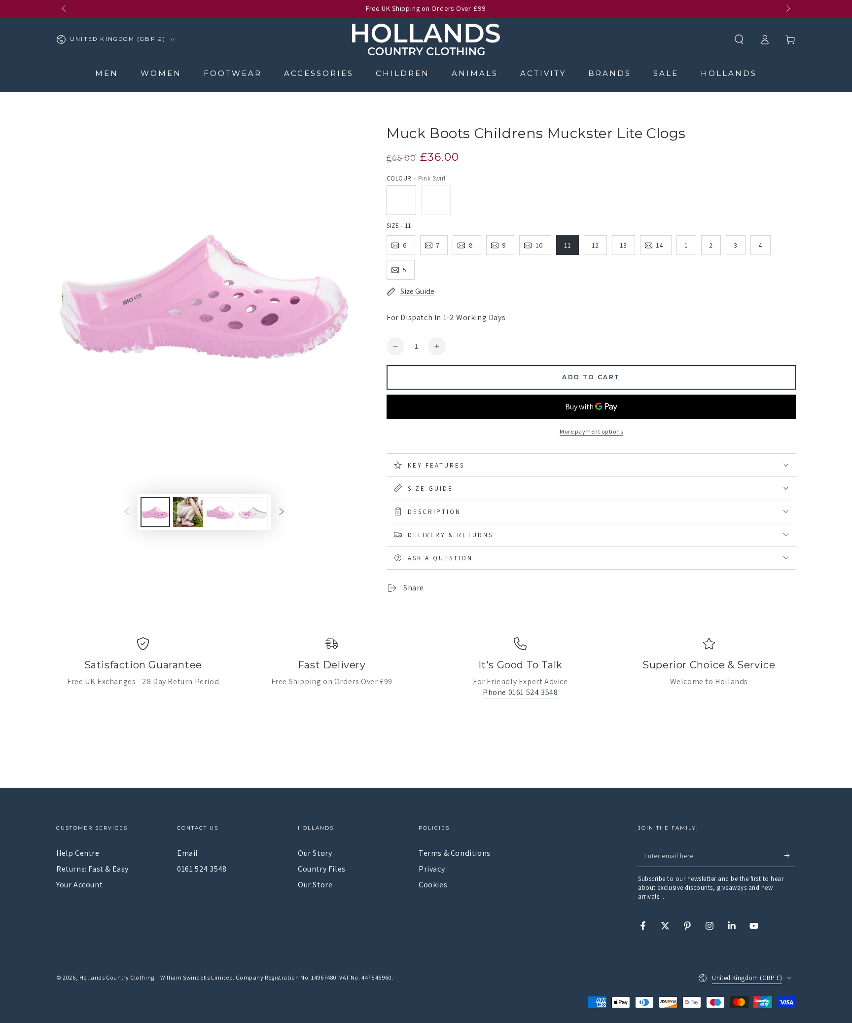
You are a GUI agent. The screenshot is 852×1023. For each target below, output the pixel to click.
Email (187, 853)
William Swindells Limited (196, 977)
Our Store (315, 884)
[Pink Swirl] (401, 200)
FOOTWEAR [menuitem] (233, 73)
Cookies (433, 884)
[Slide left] (64, 9)
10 (539, 245)
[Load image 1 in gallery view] (155, 512)
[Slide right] (787, 9)
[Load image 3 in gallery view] (220, 512)
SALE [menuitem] (665, 73)
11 (567, 245)
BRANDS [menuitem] (609, 73)
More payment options (591, 431)
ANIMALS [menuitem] (475, 73)
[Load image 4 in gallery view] (253, 512)
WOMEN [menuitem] (161, 73)
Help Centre (78, 853)
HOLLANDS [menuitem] (729, 73)
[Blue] (436, 200)
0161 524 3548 (202, 869)
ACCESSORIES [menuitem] (319, 73)
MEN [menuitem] (106, 73)
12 (595, 245)
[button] (739, 39)
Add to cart (591, 377)
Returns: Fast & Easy (92, 869)
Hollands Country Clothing (116, 977)
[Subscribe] (790, 856)
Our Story (315, 853)
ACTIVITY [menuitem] (543, 73)
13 (623, 245)
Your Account (79, 884)
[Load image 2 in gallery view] (188, 512)
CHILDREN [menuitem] (402, 73)
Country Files (322, 869)
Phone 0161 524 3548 (520, 692)
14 (660, 245)
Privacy (432, 869)
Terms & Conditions (455, 853)
